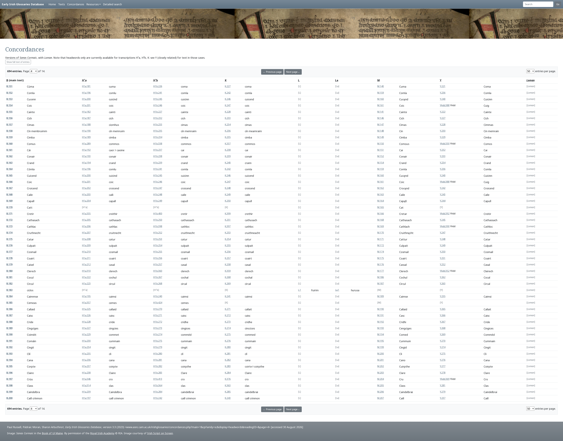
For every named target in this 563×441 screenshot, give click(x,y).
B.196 (9, 372)
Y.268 (442, 328)
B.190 (9, 334)
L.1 (299, 290)
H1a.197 (86, 398)
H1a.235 (86, 353)
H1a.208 (86, 239)
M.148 (380, 130)
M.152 (380, 156)
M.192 (380, 321)
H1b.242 (157, 398)
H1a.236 (86, 360)
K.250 (228, 200)
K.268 (228, 277)
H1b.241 (157, 92)
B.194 (9, 360)
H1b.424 (157, 302)
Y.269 (442, 334)
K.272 (228, 315)
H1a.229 (86, 334)
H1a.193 (86, 156)
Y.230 (442, 130)
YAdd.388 (445, 105)
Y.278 (442, 372)
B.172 (9, 219)
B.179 (9, 264)
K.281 (228, 353)
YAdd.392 (445, 213)
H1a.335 (86, 213)
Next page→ (293, 71)
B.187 (9, 315)
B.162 (9, 156)
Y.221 (442, 86)
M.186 (380, 277)
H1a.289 (86, 143)
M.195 (380, 340)
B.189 (9, 328)
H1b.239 (157, 162)
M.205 (380, 385)
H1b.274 (157, 334)
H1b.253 (157, 239)
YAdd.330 (445, 143)
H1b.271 (157, 315)
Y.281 (442, 385)
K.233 (228, 118)
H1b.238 (157, 156)
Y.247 (442, 232)
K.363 (228, 385)
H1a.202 (86, 188)
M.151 (380, 149)
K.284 (228, 372)
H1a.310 (86, 270)
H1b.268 (157, 283)
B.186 (9, 309)
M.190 (380, 309)
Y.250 (442, 251)
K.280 (228, 347)
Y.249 (442, 245)
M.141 (380, 111)
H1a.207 (86, 232)
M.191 (380, 315)
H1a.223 (86, 283)
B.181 (9, 277)
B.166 (9, 181)
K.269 (228, 283)
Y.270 (442, 340)
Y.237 (442, 398)
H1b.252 (157, 232)
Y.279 (442, 391)
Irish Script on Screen (160, 433)
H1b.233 (157, 124)
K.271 (228, 309)
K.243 (228, 398)
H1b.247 (157, 188)
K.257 (228, 258)
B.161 (9, 149)
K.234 (228, 124)
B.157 (9, 124)
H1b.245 (157, 99)
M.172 (380, 245)
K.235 (228, 137)
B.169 (9, 200)
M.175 (380, 258)
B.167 (9, 188)
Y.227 (442, 118)
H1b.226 (157, 86)
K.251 (228, 219)
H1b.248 (157, 194)
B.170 (9, 207)
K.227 (228, 86)
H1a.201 (86, 105)
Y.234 (442, 162)
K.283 (228, 366)
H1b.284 (157, 391)
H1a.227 (86, 328)
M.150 (380, 143)
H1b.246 (157, 105)
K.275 (228, 334)
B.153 (9, 99)
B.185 (9, 302)
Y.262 (442, 277)
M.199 (380, 347)
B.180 (9, 270)
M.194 (380, 334)
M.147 (380, 124)
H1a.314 (86, 385)
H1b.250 (157, 219)
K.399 (228, 213)
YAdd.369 (445, 379)
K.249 (228, 194)
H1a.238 (86, 372)
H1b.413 (157, 379)
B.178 (9, 258)
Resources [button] (92, 4)
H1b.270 (157, 309)
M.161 (380, 105)
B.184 (9, 296)
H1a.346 (86, 379)
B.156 (9, 118)
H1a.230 (86, 340)
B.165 (9, 175)
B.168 (9, 194)
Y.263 (442, 283)
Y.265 (442, 309)
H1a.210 (86, 251)
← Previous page (272, 71)
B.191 (9, 340)
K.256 (228, 251)
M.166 (380, 213)
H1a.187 (86, 118)
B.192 (9, 347)
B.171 (9, 213)
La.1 (337, 290)
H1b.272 (157, 321)
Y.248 (442, 239)
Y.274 (442, 347)
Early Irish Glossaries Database (23, 4)
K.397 (228, 226)
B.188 (9, 321)
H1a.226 (86, 315)
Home (52, 4)
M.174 (380, 251)
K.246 (228, 99)
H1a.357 (86, 302)
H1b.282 (157, 366)
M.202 (380, 366)
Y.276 (442, 360)
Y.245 (442, 219)
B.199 (9, 391)
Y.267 (442, 321)
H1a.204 (86, 200)
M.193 (380, 328)
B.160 (9, 143)
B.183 (9, 290)
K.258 (228, 264)
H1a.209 (86, 245)
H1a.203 (86, 194)
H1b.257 (157, 264)
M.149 (380, 137)
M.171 (380, 239)
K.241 (228, 296)
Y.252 (442, 264)
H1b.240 (157, 296)
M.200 (380, 353)
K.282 (228, 360)
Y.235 (442, 296)
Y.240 (442, 99)
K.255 (228, 245)
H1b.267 (157, 277)
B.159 (9, 137)
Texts (61, 4)
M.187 (380, 283)
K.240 (228, 162)
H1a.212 (86, 264)
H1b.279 (157, 347)
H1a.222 (86, 277)
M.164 (380, 200)
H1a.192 (86, 149)
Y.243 (442, 194)
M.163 (380, 194)
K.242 (228, 92)
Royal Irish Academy (102, 433)
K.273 (228, 321)
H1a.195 (86, 296)
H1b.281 (157, 360)
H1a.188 (86, 124)
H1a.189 (86, 137)
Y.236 (442, 92)
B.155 (9, 111)
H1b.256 (157, 258)
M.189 (380, 296)
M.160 (380, 99)
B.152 (9, 92)
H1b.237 (157, 149)
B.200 (9, 398)
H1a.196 (86, 92)
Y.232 (442, 149)
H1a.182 (86, 111)
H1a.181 (86, 86)
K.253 (228, 232)
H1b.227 (157, 111)
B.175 (9, 239)
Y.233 (442, 156)
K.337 (228, 143)
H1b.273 (157, 328)
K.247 (228, 105)
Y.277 (442, 366)
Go (557, 4)
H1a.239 (86, 391)
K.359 (228, 270)
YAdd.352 (445, 270)
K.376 (228, 379)
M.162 (380, 188)
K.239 (228, 156)
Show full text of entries (18, 62)
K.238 (228, 149)
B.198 (9, 385)
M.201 (380, 360)
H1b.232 (157, 118)
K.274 (228, 328)
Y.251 (442, 258)
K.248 (228, 188)
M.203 (380, 372)
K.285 (228, 391)
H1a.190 (86, 130)
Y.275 (442, 353)
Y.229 (442, 137)
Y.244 (442, 200)
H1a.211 (86, 258)
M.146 (380, 118)
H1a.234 (86, 347)
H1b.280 (157, 353)
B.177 (9, 251)
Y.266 (442, 315)
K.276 (228, 340)
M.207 (380, 398)
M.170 (380, 232)
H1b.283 (157, 372)
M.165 (380, 207)
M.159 (380, 92)
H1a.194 (86, 162)
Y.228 (442, 124)
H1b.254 (157, 245)
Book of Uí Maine (52, 433)
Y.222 (442, 111)
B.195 (9, 366)
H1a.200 (86, 99)
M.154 (380, 162)
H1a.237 (86, 366)
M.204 (380, 379)
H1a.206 (86, 226)
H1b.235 (157, 130)
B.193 (9, 353)
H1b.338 (157, 143)
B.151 (9, 86)
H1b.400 (157, 213)
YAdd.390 (445, 226)
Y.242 (442, 188)
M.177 (380, 270)
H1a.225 (86, 309)
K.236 (228, 130)
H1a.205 (86, 219)
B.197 (9, 379)
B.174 (9, 232)
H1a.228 (86, 321)
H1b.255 (157, 251)
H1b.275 (157, 340)
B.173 (9, 226)
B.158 (9, 130)
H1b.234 (157, 137)
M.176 (380, 264)
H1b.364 (157, 385)
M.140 (380, 86)
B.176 (9, 245)
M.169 (380, 226)
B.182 (9, 283)
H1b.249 (157, 200)
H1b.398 (157, 226)
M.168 (380, 219)
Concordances (75, 4)
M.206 (380, 391)
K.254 (228, 239)
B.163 (9, 162)
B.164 (9, 169)
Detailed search (112, 4)
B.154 (9, 105)
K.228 (228, 111)
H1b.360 (157, 270)
